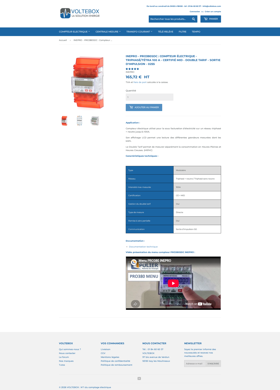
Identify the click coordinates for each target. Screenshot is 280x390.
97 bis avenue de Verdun (155, 357)
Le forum (64, 357)
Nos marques (66, 361)
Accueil (63, 40)
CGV (103, 353)
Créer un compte (213, 11)
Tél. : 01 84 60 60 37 (152, 349)
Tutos (62, 365)
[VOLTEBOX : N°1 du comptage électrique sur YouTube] (139, 379)
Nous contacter (67, 353)
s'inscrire (213, 363)
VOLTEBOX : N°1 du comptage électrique (89, 387)
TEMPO (196, 31)
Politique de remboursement (116, 365)
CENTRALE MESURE (107, 31)
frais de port (140, 82)
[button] (133, 69)
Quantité (131, 90)
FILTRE (182, 31)
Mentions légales (110, 357)
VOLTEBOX (148, 353)
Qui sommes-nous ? (70, 349)
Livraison (105, 349)
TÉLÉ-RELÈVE (165, 31)
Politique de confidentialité (115, 361)
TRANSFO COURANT (138, 31)
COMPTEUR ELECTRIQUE (73, 31)
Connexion (195, 11)
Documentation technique (143, 246)
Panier (213, 18)
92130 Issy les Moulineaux (156, 361)
